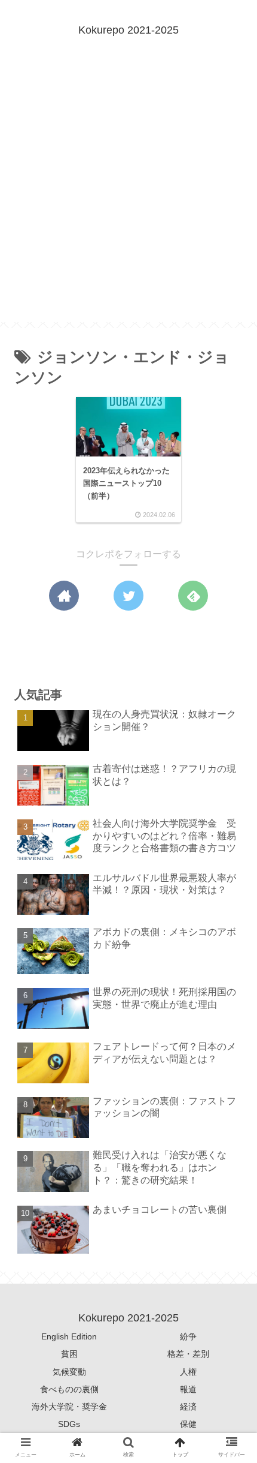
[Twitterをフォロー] (128, 596)
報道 (188, 1389)
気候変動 (69, 1372)
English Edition (69, 1336)
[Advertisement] (128, 193)
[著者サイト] (64, 596)
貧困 (69, 1354)
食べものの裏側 (69, 1389)
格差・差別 (188, 1354)
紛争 (188, 1336)
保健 (188, 1424)
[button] (229, 1141)
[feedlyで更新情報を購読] (193, 596)
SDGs (69, 1424)
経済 (188, 1406)
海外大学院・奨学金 (69, 1406)
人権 (188, 1372)
